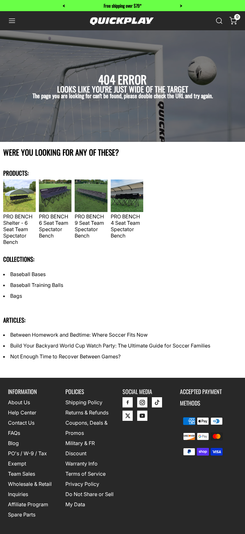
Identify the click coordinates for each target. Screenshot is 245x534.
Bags (16, 296)
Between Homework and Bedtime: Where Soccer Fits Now (79, 335)
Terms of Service (85, 474)
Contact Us (21, 423)
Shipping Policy (83, 402)
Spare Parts (21, 514)
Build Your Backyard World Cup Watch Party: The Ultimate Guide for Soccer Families (110, 345)
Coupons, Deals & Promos (86, 428)
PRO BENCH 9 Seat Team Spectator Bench (89, 226)
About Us (19, 402)
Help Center (22, 412)
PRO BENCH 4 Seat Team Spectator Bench (125, 226)
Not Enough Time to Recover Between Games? (65, 356)
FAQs (14, 433)
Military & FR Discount (80, 448)
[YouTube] (142, 417)
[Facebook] (127, 404)
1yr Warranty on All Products (136, 5)
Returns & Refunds (86, 412)
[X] (127, 417)
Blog (13, 443)
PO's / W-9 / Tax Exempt (27, 458)
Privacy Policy (82, 484)
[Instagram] (142, 404)
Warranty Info (81, 463)
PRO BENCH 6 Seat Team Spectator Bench (53, 226)
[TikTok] (157, 404)
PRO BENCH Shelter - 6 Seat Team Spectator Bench (18, 229)
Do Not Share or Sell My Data (89, 499)
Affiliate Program (28, 504)
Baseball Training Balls (36, 285)
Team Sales (21, 474)
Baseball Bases (28, 274)
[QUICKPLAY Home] (122, 21)
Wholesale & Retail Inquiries (30, 489)
